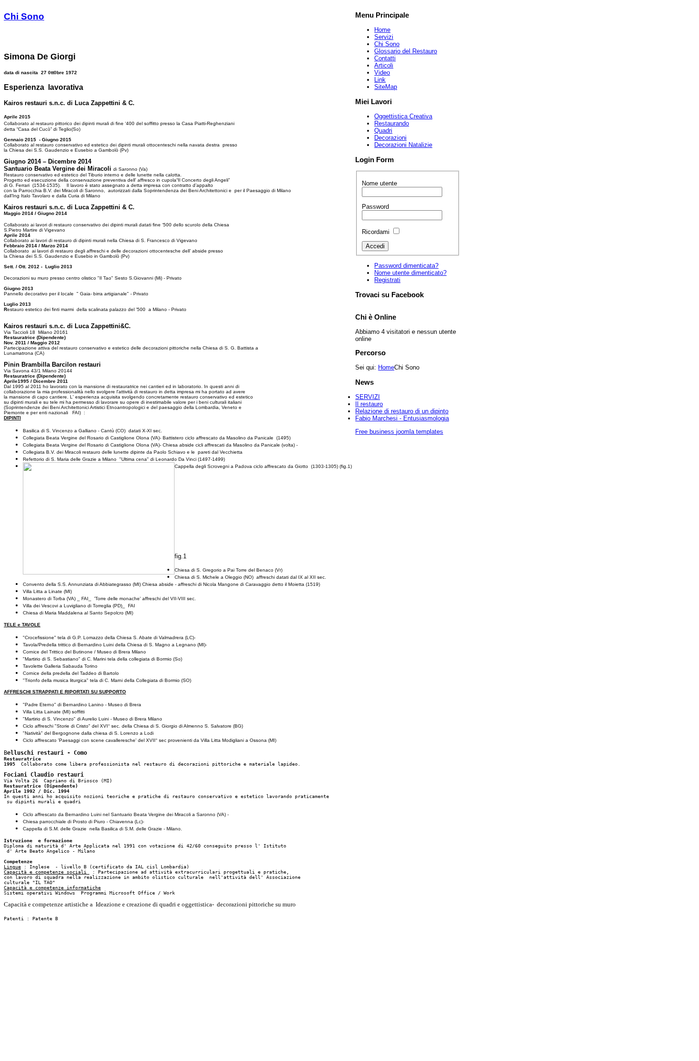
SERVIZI (367, 396)
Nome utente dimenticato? (410, 272)
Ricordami (375, 231)
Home (386, 367)
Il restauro (369, 404)
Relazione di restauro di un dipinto (401, 411)
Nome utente (379, 183)
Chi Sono (24, 16)
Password (375, 206)
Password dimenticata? (406, 265)
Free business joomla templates (399, 431)
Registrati (387, 279)
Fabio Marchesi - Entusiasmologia (402, 418)
